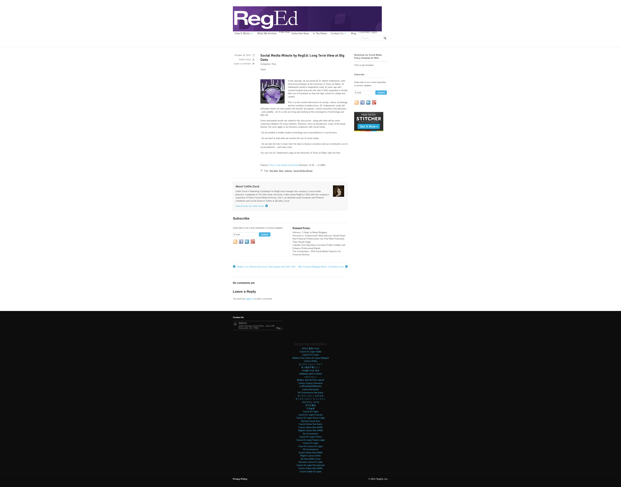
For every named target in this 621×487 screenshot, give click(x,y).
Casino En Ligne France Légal (310, 440)
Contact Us (337, 33)
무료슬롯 (310, 408)
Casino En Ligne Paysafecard (310, 465)
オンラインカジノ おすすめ (310, 396)
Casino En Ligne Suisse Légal (310, 418)
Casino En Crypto (310, 355)
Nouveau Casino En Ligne (310, 462)
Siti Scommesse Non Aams (310, 392)
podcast (288, 171)
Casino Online (310, 361)
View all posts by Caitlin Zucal (251, 206)
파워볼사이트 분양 (310, 370)
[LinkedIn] (247, 241)
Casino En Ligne (310, 411)
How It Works (242, 33)
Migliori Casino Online (310, 455)
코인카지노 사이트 (310, 402)
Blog (353, 33)
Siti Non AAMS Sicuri (310, 459)
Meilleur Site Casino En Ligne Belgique (310, 358)
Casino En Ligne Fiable (310, 351)
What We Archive (267, 33)
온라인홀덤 (310, 405)
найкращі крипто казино (310, 373)
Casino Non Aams (310, 389)
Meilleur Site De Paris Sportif (310, 380)
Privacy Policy (240, 479)
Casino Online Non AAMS (311, 427)
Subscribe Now (300, 33)
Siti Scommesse (310, 433)
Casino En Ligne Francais (311, 415)
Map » (279, 328)
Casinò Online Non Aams (310, 424)
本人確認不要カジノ (310, 367)
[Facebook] (241, 241)
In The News (320, 33)
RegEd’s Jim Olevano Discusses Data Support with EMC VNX (264, 267)
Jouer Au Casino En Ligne (310, 446)
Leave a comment (242, 63)
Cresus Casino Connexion (310, 383)
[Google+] (253, 241)
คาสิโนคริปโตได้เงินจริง (310, 386)
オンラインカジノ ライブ (310, 364)
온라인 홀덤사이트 (310, 348)
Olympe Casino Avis (310, 421)
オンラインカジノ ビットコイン (310, 399)
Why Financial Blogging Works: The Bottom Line (322, 267)
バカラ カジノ (310, 377)
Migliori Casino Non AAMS (310, 430)
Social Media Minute (302, 171)
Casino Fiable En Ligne (310, 471)
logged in (249, 299)
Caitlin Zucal (245, 59)
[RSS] (235, 241)
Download (294, 165)
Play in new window (278, 165)
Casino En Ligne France (310, 437)
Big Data (274, 171)
